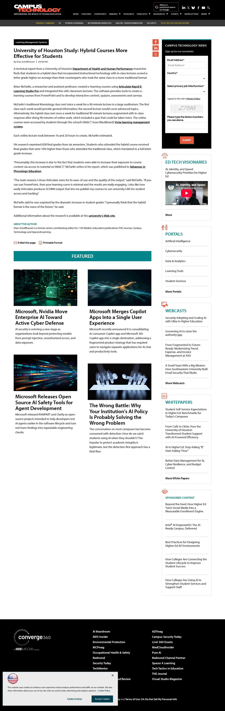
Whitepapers (178, 402)
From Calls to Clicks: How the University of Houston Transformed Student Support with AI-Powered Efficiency (183, 432)
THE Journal (159, 674)
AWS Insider (100, 637)
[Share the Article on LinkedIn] (156, 48)
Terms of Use (132, 699)
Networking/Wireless (100, 23)
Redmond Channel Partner (168, 658)
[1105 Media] (33, 667)
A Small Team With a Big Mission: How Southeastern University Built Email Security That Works (186, 368)
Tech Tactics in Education (167, 668)
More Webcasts (175, 383)
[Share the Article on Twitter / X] (156, 54)
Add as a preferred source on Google (167, 7)
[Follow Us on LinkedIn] (183, 7)
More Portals (173, 291)
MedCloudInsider (163, 647)
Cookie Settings (74, 698)
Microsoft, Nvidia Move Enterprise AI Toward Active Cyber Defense (41, 317)
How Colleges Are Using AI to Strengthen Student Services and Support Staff (185, 583)
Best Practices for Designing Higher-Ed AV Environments (182, 543)
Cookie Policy (104, 690)
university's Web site (102, 216)
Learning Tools (174, 271)
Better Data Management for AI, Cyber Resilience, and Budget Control (185, 464)
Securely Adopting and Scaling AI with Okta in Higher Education (185, 319)
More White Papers (177, 478)
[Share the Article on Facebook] (156, 42)
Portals (174, 234)
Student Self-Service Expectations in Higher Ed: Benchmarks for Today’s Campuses (186, 412)
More (204, 14)
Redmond (99, 658)
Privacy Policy (193, 98)
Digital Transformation (129, 23)
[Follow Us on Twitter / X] (188, 7)
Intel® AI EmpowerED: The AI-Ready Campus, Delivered (183, 526)
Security (151, 23)
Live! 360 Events (162, 642)
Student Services (175, 281)
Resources (159, 14)
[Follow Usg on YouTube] (203, 7)
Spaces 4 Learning (163, 663)
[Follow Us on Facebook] (198, 7)
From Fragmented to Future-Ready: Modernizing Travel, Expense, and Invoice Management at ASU (183, 350)
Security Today (102, 663)
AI (60, 23)
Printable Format (52, 242)
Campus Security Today (167, 637)
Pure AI (156, 652)
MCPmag (98, 647)
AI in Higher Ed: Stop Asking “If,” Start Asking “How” (184, 449)
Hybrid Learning (74, 23)
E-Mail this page (27, 242)
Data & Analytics (175, 261)
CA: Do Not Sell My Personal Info (159, 699)
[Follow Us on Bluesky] (193, 7)
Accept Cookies (102, 698)
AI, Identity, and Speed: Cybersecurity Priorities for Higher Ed (186, 172)
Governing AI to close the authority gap (181, 333)
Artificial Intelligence (177, 241)
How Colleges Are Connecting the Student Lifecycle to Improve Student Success (186, 562)
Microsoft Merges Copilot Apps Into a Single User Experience (117, 317)
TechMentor (100, 668)
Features (86, 14)
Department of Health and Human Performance (103, 69)
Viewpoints (100, 14)
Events (175, 14)
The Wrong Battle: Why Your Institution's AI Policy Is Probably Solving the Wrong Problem (118, 414)
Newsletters (191, 14)
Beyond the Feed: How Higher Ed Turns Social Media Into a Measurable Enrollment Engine (185, 507)
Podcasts (142, 14)
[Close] (112, 675)
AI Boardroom (101, 631)
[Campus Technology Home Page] (37, 9)
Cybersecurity (173, 251)
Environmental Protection (109, 642)
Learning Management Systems (31, 42)
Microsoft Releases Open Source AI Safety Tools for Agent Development (44, 402)
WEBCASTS (175, 310)
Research (129, 14)
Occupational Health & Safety (111, 652)
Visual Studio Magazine (167, 679)
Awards (113, 14)
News (76, 14)
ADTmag (157, 631)
